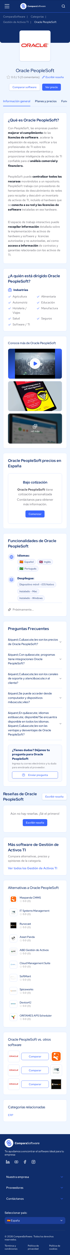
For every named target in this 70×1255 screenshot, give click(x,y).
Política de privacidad (33, 1247)
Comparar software (24, 87)
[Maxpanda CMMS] (56, 1056)
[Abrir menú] (7, 6)
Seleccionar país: (16, 1213)
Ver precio (51, 87)
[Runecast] (56, 1084)
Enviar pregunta (38, 775)
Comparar (39, 1056)
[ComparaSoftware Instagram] (33, 1162)
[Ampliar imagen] (35, 396)
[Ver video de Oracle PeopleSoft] (35, 364)
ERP (10, 1115)
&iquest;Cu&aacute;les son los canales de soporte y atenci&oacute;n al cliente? (33, 678)
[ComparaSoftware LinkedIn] (8, 1162)
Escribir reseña (55, 77)
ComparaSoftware (14, 16)
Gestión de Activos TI (16, 22)
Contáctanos (15, 1199)
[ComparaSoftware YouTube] (16, 1162)
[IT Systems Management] (56, 1070)
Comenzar (35, 514)
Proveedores (14, 1188)
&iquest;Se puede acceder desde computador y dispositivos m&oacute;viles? (30, 698)
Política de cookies (54, 1247)
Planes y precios (46, 101)
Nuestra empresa (17, 1177)
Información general (16, 101)
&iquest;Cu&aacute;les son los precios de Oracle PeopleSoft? (33, 642)
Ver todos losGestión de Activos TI (32, 868)
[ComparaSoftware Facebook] (25, 1162)
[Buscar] (63, 6)
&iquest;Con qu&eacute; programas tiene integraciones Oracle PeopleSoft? (31, 659)
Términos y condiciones (11, 1247)
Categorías (37, 16)
